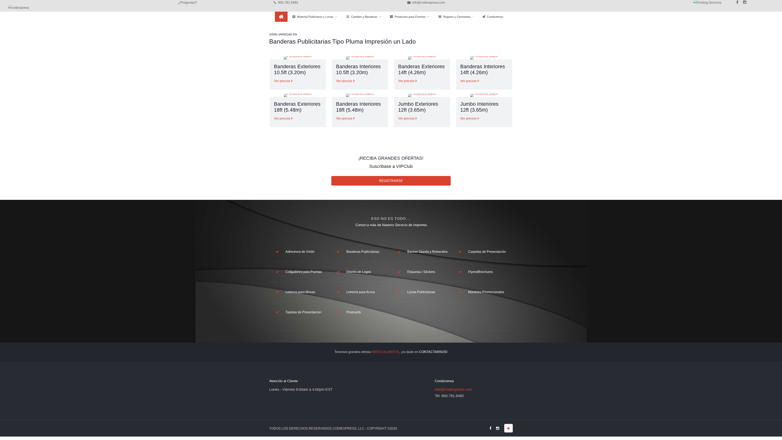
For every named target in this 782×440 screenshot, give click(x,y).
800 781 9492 (287, 2)
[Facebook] (733, 5)
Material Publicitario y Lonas (315, 16)
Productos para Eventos (410, 16)
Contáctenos (495, 16)
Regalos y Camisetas (456, 16)
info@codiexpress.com (428, 2)
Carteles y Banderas (364, 16)
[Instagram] (745, 2)
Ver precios (282, 81)
